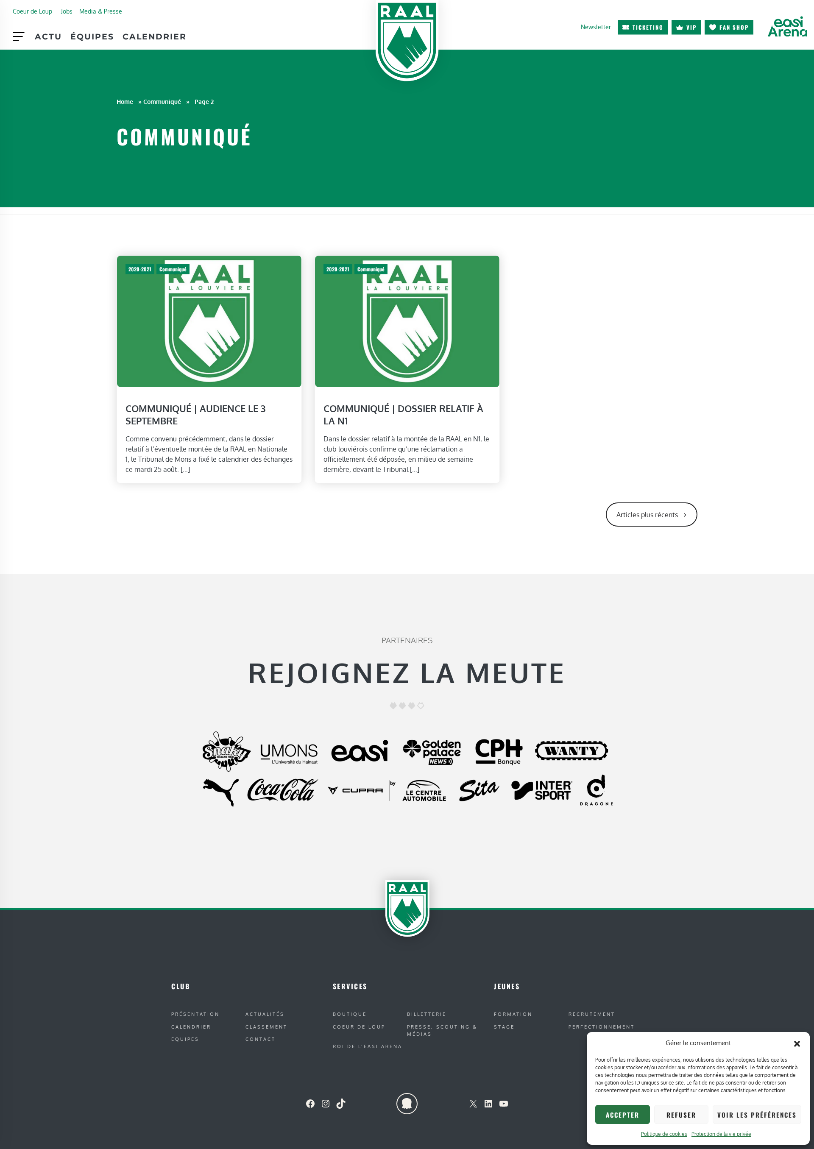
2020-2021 (139, 269)
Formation (513, 1014)
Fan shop (734, 27)
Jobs (66, 11)
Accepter (622, 1114)
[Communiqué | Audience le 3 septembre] (209, 320)
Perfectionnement (602, 1027)
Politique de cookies (664, 1134)
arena (787, 26)
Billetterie (426, 1014)
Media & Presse (100, 11)
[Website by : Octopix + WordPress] (407, 1103)
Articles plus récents (647, 514)
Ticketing (648, 27)
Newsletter (596, 27)
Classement (266, 1027)
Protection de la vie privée (721, 1134)
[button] (797, 1043)
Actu (48, 36)
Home (125, 101)
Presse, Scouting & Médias (442, 1030)
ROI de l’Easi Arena (367, 1046)
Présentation (195, 1014)
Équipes (92, 36)
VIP (691, 27)
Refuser (681, 1114)
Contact (260, 1039)
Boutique (350, 1014)
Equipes (185, 1039)
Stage (504, 1027)
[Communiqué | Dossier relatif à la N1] (407, 320)
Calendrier (155, 36)
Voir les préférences (757, 1114)
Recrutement (592, 1014)
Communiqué (162, 101)
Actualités (264, 1014)
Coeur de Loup (32, 11)
